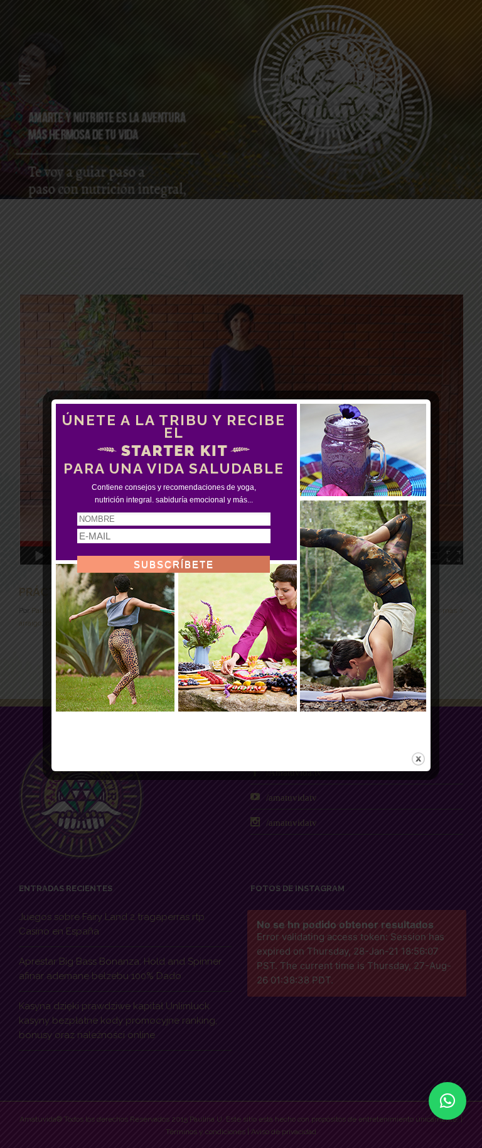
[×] (447, 1101)
